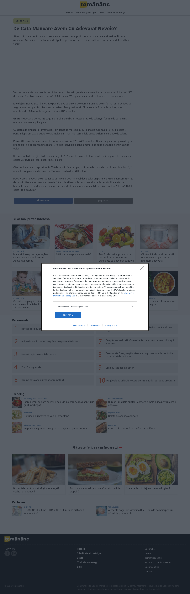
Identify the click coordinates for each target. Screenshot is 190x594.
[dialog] (95, 297)
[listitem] (95, 306)
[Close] (143, 268)
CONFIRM (68, 315)
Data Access (95, 325)
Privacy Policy (111, 325)
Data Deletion (79, 325)
